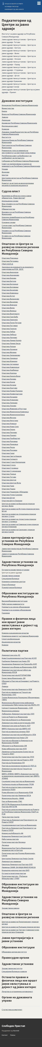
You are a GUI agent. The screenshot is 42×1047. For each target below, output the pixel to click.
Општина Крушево (9, 397)
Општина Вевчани (9, 305)
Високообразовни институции (14, 601)
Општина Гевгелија (10, 319)
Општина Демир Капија (11, 340)
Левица (5, 686)
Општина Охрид (8, 429)
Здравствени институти (12, 968)
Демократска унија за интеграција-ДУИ (18, 723)
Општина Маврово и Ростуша (14, 409)
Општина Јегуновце (10, 364)
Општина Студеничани (11, 471)
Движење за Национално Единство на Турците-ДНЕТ (18, 752)
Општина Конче (8, 382)
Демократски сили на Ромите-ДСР (16, 725)
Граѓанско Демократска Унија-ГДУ (16, 661)
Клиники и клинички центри (13, 581)
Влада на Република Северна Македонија (19, 114)
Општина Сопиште (10, 459)
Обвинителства (8, 209)
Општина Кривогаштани (12, 394)
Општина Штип (8, 498)
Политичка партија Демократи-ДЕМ (17, 689)
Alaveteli (16, 1031)
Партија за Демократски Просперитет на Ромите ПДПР (19, 829)
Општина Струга (9, 465)
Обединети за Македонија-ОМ (14, 746)
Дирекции (6, 120)
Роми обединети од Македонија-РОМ (17, 792)
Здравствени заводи (10, 908)
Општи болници (8, 584)
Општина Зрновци (10, 358)
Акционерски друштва (11, 642)
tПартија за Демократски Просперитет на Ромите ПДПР (19, 821)
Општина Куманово (10, 400)
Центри (5, 175)
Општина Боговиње (10, 287)
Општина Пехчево (9, 432)
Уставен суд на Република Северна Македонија (16, 237)
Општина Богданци (10, 284)
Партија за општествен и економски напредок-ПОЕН (17, 788)
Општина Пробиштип (11, 438)
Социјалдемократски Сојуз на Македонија (19, 825)
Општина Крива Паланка (12, 391)
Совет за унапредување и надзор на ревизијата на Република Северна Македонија (21, 165)
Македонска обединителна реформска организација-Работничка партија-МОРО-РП (21, 704)
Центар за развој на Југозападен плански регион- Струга (19, 515)
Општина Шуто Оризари (12, 500)
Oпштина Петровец (10, 261)
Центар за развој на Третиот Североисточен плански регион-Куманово (20, 931)
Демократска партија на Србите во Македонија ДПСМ (16, 671)
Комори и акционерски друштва (15, 633)
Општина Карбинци (10, 370)
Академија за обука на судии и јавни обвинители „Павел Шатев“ (16, 197)
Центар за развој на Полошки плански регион (21, 927)
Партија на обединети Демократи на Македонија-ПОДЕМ (17, 741)
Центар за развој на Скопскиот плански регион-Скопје (18, 530)
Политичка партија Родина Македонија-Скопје (18, 854)
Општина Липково (9, 403)
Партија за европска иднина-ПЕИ (16, 731)
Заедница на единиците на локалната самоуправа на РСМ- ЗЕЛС (17, 268)
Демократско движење (11, 861)
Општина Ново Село (10, 426)
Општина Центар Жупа (11, 483)
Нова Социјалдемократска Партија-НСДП (19, 658)
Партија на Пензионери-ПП (13, 763)
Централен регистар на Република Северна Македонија (20, 179)
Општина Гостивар (10, 325)
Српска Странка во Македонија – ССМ (17, 708)
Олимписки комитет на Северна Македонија (20, 636)
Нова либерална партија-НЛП (14, 749)
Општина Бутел (8, 296)
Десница (5, 845)
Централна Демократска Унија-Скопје (17, 858)
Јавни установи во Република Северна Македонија (18, 555)
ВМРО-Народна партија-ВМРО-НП (16, 728)
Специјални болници (10, 578)
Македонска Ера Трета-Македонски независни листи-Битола (16, 849)
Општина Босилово (10, 290)
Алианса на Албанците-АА (12, 833)
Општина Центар (9, 480)
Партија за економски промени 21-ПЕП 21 (19, 766)
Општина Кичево (9, 379)
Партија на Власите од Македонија (16, 720)
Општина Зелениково (11, 355)
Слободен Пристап (3, 3)
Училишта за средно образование (16, 607)
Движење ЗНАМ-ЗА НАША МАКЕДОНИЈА (19, 867)
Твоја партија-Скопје (10, 817)
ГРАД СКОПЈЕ (7, 264)
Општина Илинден (9, 361)
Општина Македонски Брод (13, 414)
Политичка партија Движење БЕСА (16, 795)
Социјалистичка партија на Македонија (18, 781)
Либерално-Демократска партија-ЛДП (18, 714)
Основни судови (8, 222)
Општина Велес (8, 308)
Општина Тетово (9, 477)
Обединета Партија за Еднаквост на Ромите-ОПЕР (20, 682)
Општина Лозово (9, 405)
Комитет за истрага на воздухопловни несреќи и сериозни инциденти (18, 184)
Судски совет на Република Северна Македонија (17, 226)
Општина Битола (9, 281)
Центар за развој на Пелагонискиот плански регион (20, 923)
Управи (5, 169)
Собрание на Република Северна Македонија (20, 161)
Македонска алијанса (10, 711)
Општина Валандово (10, 299)
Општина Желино (9, 352)
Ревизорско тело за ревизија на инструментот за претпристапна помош (18, 151)
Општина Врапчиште (10, 314)
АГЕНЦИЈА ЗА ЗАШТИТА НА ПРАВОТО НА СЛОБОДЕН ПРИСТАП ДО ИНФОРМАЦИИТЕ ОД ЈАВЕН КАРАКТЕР (14, 6)
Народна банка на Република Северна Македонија (17, 141)
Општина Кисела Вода (11, 376)
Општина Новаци (9, 423)
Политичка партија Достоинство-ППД (18, 757)
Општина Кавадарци (10, 367)
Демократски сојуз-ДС (11, 655)
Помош (12, 1035)
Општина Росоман (9, 450)
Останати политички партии (14, 873)
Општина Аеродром (10, 272)
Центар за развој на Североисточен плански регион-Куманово (20, 525)
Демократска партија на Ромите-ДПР (17, 760)
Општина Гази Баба (10, 317)
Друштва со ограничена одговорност (17, 991)
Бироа (4, 111)
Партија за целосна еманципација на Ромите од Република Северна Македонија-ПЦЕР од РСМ (20, 811)
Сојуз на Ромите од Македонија (15, 717)
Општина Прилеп (9, 435)
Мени (39, 3)
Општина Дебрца (9, 334)
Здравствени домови (11, 575)
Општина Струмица (10, 468)
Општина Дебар (8, 331)
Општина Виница (9, 311)
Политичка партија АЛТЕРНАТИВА (16, 675)
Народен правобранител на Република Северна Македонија (18, 218)
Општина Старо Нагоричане (13, 462)
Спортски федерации (11, 639)
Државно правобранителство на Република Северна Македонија (20, 133)
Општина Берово (9, 278)
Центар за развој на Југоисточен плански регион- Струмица (19, 520)
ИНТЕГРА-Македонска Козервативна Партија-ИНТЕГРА (17, 805)
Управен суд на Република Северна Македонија (16, 231)
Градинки (6, 613)
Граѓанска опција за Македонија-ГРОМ (18, 784)
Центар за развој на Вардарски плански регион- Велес (18, 504)
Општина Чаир (8, 486)
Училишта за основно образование (16, 610)
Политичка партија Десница (13, 842)
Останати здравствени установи (15, 570)
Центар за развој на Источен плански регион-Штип (21, 510)
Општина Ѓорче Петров (11, 322)
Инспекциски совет (10, 126)
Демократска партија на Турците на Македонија (17, 769)
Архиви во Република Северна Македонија (19, 123)
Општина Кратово (9, 388)
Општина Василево (10, 302)
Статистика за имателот (12, 1009)
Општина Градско (9, 328)
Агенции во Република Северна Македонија (20, 105)
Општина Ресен (8, 447)
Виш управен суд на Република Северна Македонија (18, 205)
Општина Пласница (10, 258)
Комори (5, 645)
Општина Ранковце (10, 444)
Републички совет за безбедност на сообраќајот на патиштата (17, 157)
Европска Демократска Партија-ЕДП (17, 864)
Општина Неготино (10, 420)
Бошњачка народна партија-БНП (15, 870)
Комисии (5, 129)
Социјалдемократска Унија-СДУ (15, 737)
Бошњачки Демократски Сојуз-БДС (16, 836)
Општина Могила (9, 417)
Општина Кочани (9, 385)
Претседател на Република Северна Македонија (17, 146)
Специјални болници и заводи (14, 971)
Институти (6, 137)
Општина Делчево (9, 337)
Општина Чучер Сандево (12, 495)
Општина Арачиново (10, 275)
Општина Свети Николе (12, 456)
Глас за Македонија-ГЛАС (12, 801)
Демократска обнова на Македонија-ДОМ (19, 667)
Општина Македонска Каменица (15, 412)
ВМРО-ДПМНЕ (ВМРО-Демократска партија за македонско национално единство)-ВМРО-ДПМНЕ (21, 776)
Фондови (5, 172)
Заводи (5, 117)
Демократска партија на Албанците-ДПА (19, 734)
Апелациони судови (10, 201)
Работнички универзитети (13, 604)
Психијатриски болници (12, 587)
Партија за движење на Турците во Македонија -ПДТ (16, 693)
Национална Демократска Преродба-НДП (19, 664)
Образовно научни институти (14, 952)
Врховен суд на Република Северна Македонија (16, 213)
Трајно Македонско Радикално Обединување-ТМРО (21, 698)
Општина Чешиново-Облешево (15, 492)
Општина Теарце (9, 474)
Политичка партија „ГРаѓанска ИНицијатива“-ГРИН (14, 877)
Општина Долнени (9, 349)
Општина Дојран (9, 346)
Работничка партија (10, 839)
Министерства (8, 108)
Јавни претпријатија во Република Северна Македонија (20, 549)
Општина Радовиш (10, 441)
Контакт (5, 1035)
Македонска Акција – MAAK (13, 798)
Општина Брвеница (10, 293)
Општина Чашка (8, 489)
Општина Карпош (9, 373)
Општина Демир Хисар (11, 343)
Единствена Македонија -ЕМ (13, 678)
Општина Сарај (8, 453)
